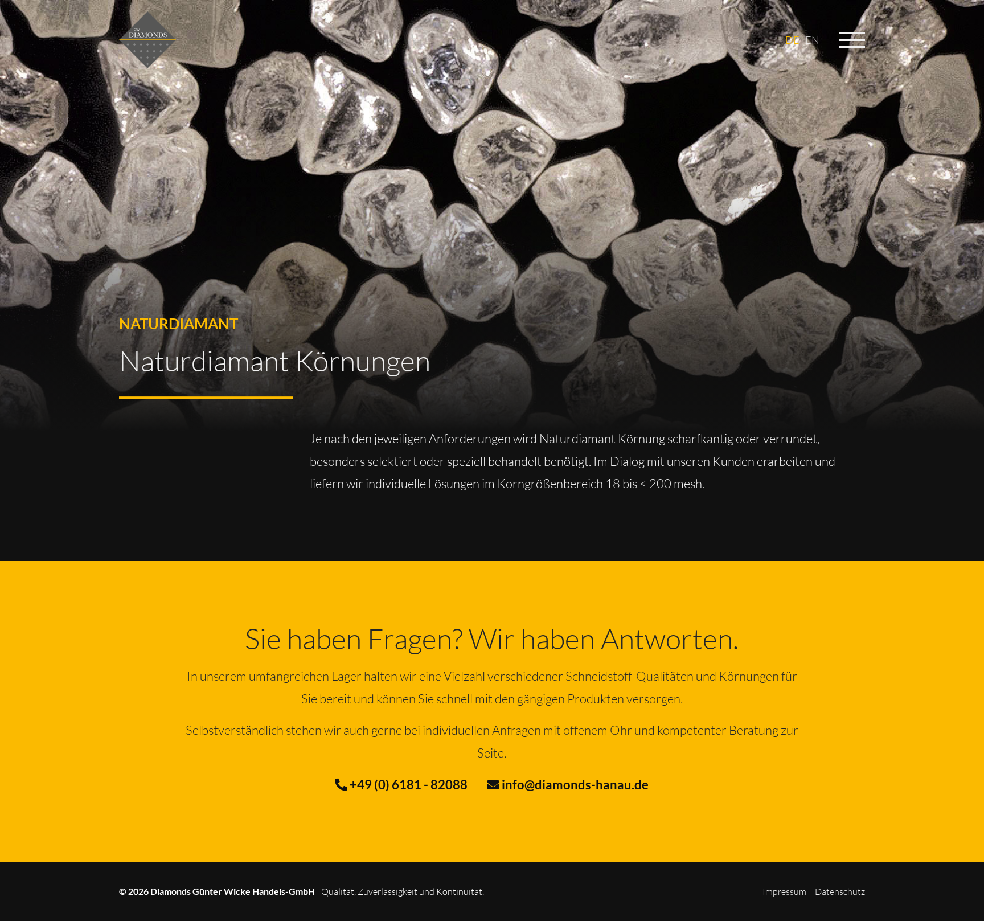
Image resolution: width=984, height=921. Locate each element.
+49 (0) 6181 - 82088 (407, 784)
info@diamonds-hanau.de (574, 784)
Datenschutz (840, 891)
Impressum (784, 891)
